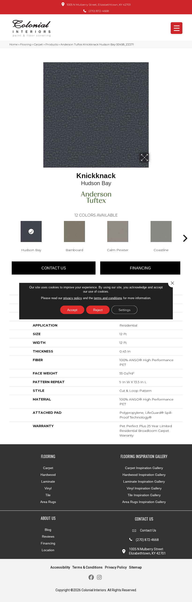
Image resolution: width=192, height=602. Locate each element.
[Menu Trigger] (176, 28)
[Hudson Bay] (31, 231)
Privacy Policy (116, 567)
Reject (98, 310)
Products (51, 44)
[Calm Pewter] (117, 231)
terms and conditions (108, 298)
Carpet (38, 44)
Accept (72, 310)
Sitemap (135, 567)
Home (13, 44)
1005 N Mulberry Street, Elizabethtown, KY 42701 (99, 4)
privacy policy (72, 298)
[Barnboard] (74, 231)
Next (184, 231)
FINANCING (140, 268)
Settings (124, 310)
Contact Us (53, 268)
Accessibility (60, 567)
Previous (7, 231)
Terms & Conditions (87, 567)
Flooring (25, 44)
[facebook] (91, 577)
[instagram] (99, 577)
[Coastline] (161, 231)
